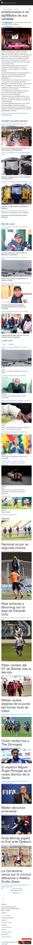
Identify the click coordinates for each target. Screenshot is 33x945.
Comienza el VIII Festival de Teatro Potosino (14, 211)
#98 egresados (24, 113)
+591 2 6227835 (6, 915)
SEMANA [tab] (11, 344)
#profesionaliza (15, 113)
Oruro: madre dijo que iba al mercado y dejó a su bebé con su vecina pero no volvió (15, 401)
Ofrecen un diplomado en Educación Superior (14, 181)
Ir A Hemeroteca (16, 42)
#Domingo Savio (6, 113)
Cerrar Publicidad (26, 939)
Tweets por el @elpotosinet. (9, 515)
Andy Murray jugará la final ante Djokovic (13, 845)
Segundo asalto (5, 496)
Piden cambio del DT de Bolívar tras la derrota (14, 676)
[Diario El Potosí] (8, 3)
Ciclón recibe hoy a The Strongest (11, 748)
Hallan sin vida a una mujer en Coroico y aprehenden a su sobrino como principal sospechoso (13, 463)
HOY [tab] (4, 344)
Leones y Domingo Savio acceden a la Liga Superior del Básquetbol (13, 124)
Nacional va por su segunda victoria (11, 551)
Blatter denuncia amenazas (9, 814)
